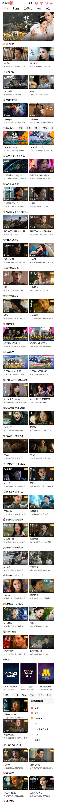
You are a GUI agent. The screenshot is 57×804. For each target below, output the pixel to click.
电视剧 (15, 8)
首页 (6, 8)
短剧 (39, 8)
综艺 (48, 8)
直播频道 (28, 8)
